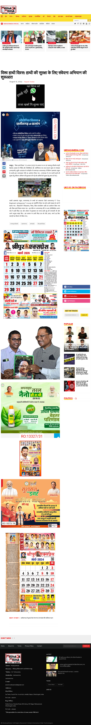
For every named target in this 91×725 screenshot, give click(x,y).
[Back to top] (86, 720)
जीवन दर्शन (34, 24)
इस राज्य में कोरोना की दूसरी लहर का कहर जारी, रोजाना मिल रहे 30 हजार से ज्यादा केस (82, 384)
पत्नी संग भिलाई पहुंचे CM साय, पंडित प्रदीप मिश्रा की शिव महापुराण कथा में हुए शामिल (79, 48)
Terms (19, 646)
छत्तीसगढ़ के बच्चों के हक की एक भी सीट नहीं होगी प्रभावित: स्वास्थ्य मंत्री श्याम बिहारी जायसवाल (11, 48)
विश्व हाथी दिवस (41, 224)
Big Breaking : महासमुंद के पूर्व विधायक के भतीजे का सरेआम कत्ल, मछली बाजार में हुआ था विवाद (82, 371)
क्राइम (30, 16)
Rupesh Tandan (29, 82)
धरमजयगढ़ (24, 224)
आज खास (60, 16)
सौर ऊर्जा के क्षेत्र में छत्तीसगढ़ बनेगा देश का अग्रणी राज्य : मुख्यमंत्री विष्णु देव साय (33, 48)
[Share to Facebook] (4, 163)
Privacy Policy (29, 646)
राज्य (11, 16)
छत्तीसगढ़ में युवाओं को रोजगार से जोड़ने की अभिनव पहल (37, 618)
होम (6, 16)
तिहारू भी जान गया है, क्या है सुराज (73, 159)
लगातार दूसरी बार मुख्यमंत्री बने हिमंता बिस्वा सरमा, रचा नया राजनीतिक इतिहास (72, 665)
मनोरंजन (24, 16)
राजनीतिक (37, 16)
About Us (11, 646)
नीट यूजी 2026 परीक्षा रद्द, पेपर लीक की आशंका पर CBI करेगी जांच (70, 658)
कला (22, 24)
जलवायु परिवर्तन (14, 224)
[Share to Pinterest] (4, 171)
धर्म (43, 16)
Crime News (51, 685)
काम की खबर (69, 16)
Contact (39, 646)
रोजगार (49, 16)
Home (3, 646)
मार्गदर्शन (32, 224)
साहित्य (27, 24)
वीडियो (47, 24)
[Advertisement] (75, 269)
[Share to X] (4, 167)
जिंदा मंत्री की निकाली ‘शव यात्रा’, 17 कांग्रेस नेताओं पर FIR (68, 673)
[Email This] (4, 176)
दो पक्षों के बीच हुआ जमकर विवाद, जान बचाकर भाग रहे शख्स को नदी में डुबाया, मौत (82, 357)
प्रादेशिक (42, 24)
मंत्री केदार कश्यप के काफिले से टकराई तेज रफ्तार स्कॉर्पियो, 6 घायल (56, 47)
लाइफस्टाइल (78, 16)
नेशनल (17, 16)
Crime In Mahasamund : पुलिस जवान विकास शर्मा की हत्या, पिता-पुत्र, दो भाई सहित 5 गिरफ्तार (76, 346)
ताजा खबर (60, 685)
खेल (54, 16)
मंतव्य (53, 24)
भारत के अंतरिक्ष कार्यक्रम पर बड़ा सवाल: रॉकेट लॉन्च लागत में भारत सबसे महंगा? (76, 173)
